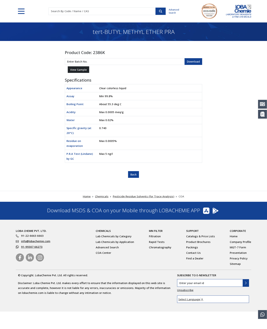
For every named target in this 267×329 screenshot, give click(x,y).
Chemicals (101, 196)
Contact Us (193, 252)
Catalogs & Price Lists (200, 236)
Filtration (155, 236)
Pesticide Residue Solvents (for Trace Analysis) (143, 196)
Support (192, 231)
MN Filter (156, 231)
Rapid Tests (157, 242)
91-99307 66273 (32, 247)
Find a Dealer (194, 258)
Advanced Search (174, 11)
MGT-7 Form (238, 247)
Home (87, 196)
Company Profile (240, 242)
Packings (192, 247)
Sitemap (235, 264)
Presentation (238, 252)
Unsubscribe (185, 290)
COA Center (103, 252)
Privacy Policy (239, 258)
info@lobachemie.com (35, 241)
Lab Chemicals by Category (114, 236)
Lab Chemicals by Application (115, 242)
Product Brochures (198, 242)
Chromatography (160, 247)
